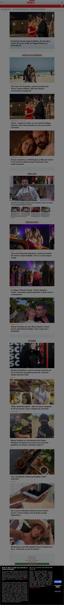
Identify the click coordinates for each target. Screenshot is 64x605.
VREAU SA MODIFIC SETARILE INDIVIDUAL (57, 586)
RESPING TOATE (58, 591)
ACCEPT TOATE (58, 581)
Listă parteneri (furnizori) (35, 587)
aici (13, 594)
